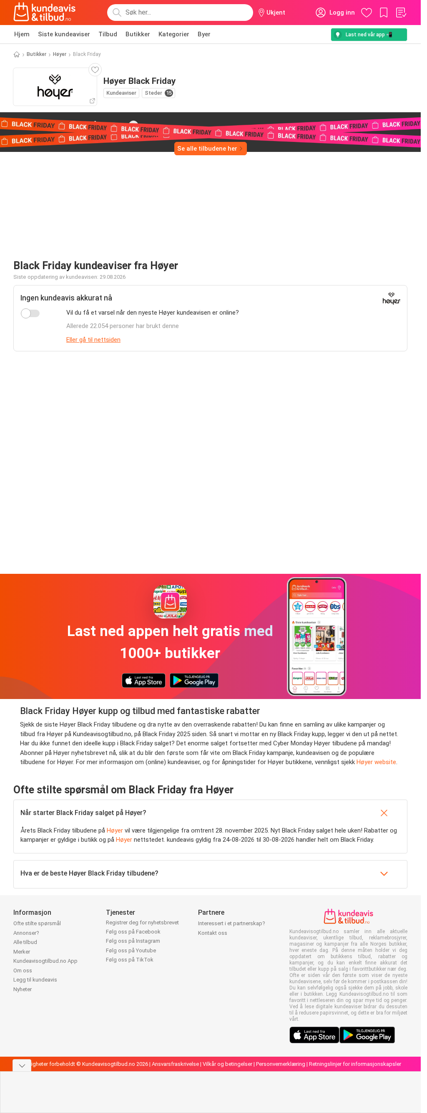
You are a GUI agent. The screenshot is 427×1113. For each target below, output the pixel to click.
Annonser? (26, 933)
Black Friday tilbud (66, 125)
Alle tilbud (25, 942)
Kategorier (173, 34)
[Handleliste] (400, 12)
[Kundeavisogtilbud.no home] (44, 12)
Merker (21, 952)
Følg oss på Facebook (133, 932)
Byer (204, 34)
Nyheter (22, 989)
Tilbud (107, 34)
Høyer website (376, 762)
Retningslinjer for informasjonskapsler (355, 1064)
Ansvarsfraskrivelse (175, 1064)
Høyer (59, 54)
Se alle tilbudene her (207, 148)
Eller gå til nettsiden (93, 339)
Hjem (22, 34)
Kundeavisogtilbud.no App (45, 961)
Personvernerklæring (280, 1064)
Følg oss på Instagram (133, 941)
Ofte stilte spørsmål (37, 923)
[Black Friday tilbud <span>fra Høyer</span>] (133, 126)
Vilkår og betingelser (227, 1064)
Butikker (138, 34)
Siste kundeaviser (64, 34)
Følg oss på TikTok (129, 960)
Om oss (22, 970)
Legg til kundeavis (35, 980)
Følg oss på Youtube (131, 950)
